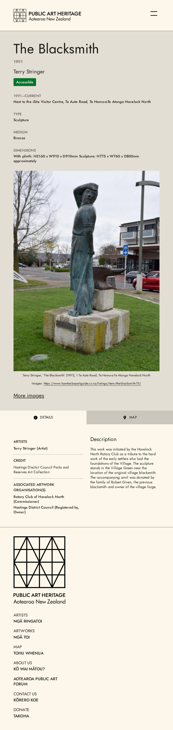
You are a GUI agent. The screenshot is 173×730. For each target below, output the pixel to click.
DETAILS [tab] (46, 417)
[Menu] (153, 13)
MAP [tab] (133, 417)
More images (29, 395)
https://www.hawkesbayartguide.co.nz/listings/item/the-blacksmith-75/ (92, 383)
